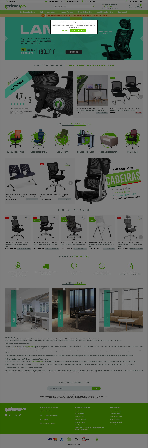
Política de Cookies (73, 25)
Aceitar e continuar (78, 31)
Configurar (65, 30)
